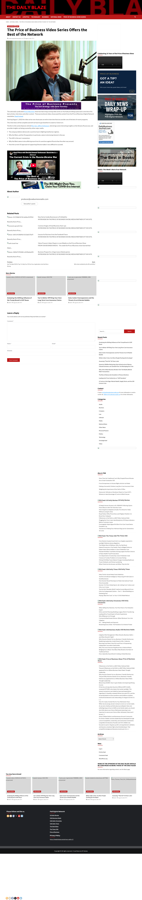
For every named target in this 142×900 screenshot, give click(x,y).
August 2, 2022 (28, 38)
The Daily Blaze (54, 826)
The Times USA (122, 536)
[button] (135, 17)
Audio (100, 404)
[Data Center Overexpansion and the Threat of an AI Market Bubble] (81, 286)
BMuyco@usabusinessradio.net (112, 394)
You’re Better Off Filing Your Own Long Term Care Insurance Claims (115, 348)
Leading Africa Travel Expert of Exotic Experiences (113, 614)
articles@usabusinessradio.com (110, 392)
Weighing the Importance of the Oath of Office (112, 489)
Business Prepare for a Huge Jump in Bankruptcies (54, 252)
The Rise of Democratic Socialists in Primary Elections (114, 375)
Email (54, 343)
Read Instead (19, 116)
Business (101, 407)
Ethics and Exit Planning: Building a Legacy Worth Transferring (116, 612)
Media (100, 421)
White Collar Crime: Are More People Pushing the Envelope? (115, 358)
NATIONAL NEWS (56, 17)
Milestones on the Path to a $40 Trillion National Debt (114, 518)
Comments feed (103, 755)
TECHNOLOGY (35, 17)
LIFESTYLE (26, 17)
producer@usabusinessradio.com (16, 38)
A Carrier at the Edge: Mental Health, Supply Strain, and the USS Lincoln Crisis (116, 382)
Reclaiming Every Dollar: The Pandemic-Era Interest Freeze (115, 624)
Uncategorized (103, 440)
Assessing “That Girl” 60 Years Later (109, 361)
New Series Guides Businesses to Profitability (52, 217)
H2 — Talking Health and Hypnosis (108, 622)
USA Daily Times (124, 569)
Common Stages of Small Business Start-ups (52, 226)
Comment (10, 321)
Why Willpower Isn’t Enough (107, 616)
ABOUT (8, 17)
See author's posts (29, 204)
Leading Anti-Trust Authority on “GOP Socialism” (112, 378)
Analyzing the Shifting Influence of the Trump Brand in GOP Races (115, 343)
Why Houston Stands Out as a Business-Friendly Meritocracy (116, 639)
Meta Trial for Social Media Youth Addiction (111, 574)
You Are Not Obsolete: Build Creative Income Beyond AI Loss (116, 589)
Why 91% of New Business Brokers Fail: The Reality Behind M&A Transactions (115, 370)
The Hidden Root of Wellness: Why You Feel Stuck (113, 545)
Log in (100, 749)
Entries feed (102, 752)
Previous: (27, 264)
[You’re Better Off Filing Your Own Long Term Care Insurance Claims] (51, 286)
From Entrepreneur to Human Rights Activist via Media (114, 483)
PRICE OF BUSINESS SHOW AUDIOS (74, 17)
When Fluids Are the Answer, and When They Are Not (114, 564)
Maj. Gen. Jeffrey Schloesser (40, 126)
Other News (102, 427)
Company (101, 411)
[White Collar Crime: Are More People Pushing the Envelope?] (97, 785)
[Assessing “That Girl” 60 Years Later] (123, 785)
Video (17, 26)
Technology (102, 437)
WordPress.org (103, 758)
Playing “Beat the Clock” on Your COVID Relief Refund (114, 595)
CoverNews (76, 851)
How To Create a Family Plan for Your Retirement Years (114, 701)
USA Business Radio (127, 630)
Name (9, 343)
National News (11, 26)
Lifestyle (101, 417)
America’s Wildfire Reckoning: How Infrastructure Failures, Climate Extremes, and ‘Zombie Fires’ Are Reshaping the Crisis (116, 365)
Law (100, 414)
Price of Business (29, 111)
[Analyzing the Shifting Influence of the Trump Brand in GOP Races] (20, 286)
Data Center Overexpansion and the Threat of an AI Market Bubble (115, 353)
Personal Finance (103, 430)
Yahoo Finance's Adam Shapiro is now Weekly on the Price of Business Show (62, 243)
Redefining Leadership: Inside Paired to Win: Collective (114, 641)
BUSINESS (45, 17)
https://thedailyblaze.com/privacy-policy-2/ (61, 839)
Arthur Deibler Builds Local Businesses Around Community (115, 716)
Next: (84, 263)
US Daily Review (124, 500)
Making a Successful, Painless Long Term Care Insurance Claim (116, 486)
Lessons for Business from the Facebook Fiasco (53, 234)
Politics (101, 434)
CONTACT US (16, 17)
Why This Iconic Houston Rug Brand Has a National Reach (115, 647)
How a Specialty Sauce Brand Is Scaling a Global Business (115, 654)
